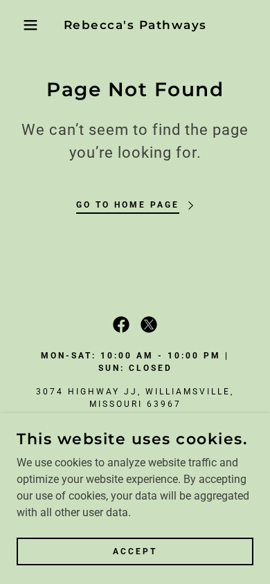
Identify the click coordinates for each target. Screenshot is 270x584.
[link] (135, 25)
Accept (135, 551)
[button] (21, 25)
